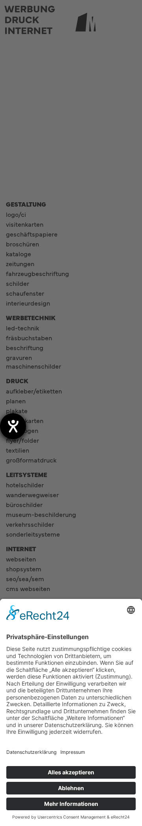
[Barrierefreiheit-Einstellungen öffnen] (13, 426)
